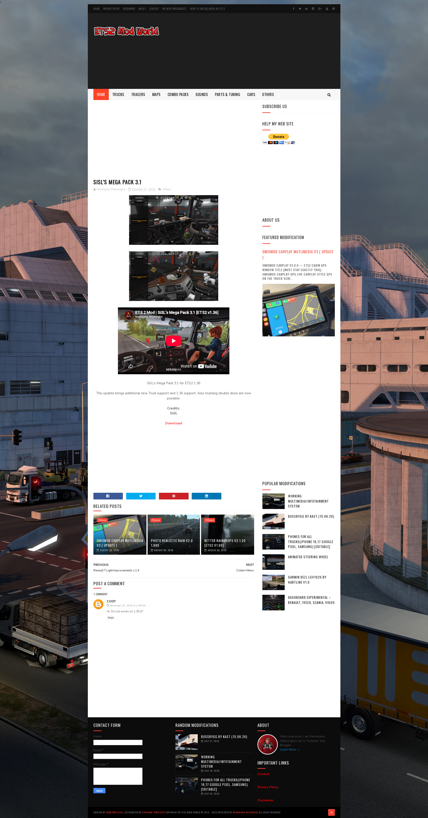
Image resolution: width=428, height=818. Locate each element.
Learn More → (290, 749)
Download (173, 423)
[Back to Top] (331, 812)
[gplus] (320, 8)
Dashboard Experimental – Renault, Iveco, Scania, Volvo (311, 600)
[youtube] (327, 8)
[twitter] (300, 8)
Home (96, 8)
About (142, 8)
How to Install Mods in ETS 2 (207, 8)
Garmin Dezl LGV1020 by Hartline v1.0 (307, 580)
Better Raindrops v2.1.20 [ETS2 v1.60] (225, 543)
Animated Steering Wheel (308, 556)
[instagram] (313, 8)
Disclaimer (129, 8)
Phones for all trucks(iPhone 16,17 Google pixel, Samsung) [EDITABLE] (310, 541)
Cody (111, 601)
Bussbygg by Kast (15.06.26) (311, 516)
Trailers (138, 94)
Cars (251, 94)
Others (268, 94)
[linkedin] (306, 8)
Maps (156, 94)
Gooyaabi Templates (153, 812)
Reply (111, 617)
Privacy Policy (111, 8)
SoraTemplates (114, 812)
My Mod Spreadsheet (175, 8)
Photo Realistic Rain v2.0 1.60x (172, 543)
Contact (154, 8)
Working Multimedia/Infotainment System (308, 500)
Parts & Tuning (227, 94)
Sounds (201, 94)
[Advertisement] (254, 51)
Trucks (118, 94)
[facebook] (293, 8)
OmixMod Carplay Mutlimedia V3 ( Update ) (120, 543)
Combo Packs (178, 94)
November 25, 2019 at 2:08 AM (128, 605)
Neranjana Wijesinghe (246, 812)
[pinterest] (333, 8)
